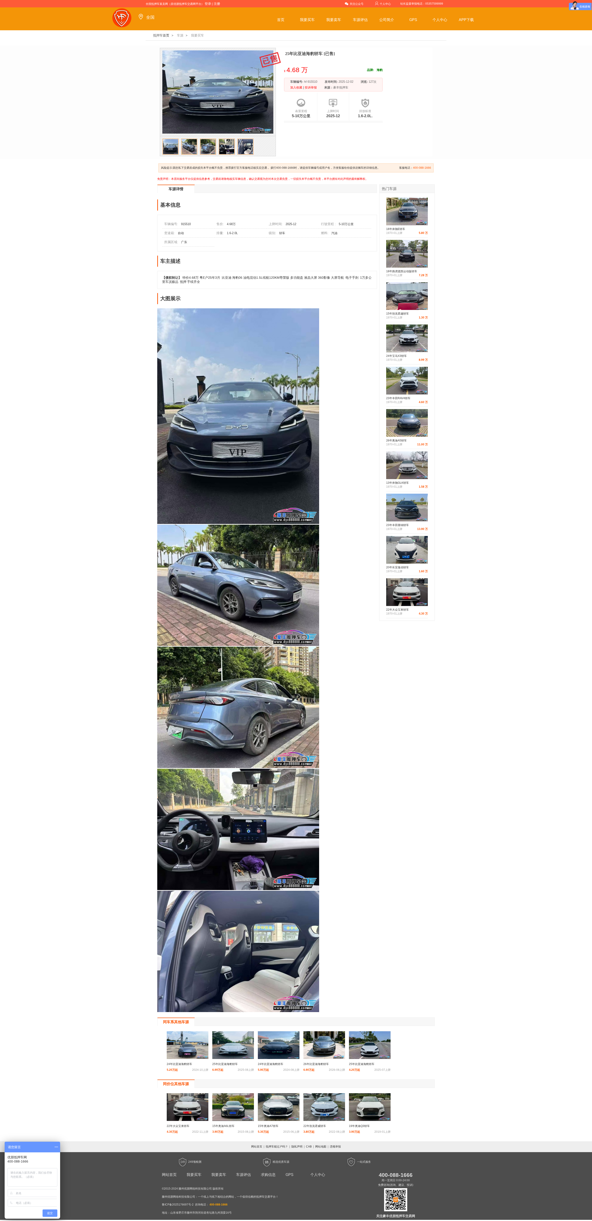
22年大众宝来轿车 (397, 609)
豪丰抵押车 (340, 87)
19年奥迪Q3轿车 (359, 1126)
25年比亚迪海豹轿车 (225, 1064)
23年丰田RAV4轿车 (398, 398)
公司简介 (386, 20)
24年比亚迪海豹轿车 (179, 1064)
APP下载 (466, 20)
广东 (184, 242)
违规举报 (335, 1146)
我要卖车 (333, 20)
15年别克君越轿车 (397, 313)
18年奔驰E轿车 (395, 229)
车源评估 (360, 20)
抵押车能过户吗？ (277, 1146)
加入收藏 (296, 87)
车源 (180, 35)
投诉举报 (310, 87)
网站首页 (256, 1146)
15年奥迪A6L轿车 (223, 1126)
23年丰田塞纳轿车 (397, 525)
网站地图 (320, 1146)
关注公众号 (357, 4)
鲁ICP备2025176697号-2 (178, 1204)
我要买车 (307, 20)
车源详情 (176, 189)
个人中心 (385, 4)
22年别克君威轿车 (314, 1126)
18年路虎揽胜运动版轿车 (401, 271)
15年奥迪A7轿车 (268, 1126)
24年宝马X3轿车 (396, 356)
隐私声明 (296, 1146)
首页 (280, 20)
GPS (413, 20)
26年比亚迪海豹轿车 (316, 1064)
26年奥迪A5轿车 (396, 440)
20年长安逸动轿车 (397, 567)
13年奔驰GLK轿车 (397, 482)
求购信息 (268, 1175)
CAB (309, 1146)
